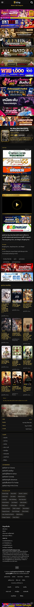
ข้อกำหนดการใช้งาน (7, 535)
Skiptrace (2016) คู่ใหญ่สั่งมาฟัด (5, 362)
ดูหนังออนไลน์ (7, 576)
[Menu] (2, 2)
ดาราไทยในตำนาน (6, 543)
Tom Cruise (21, 505)
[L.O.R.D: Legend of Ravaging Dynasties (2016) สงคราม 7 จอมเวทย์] (6, 325)
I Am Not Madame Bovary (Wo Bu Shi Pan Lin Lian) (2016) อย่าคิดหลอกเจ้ (27, 336)
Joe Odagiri (21, 246)
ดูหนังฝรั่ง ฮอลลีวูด (7, 471)
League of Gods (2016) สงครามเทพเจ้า (17, 334)
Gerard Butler (26, 508)
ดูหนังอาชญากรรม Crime (10, 485)
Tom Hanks (12, 496)
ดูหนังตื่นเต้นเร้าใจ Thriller (10, 482)
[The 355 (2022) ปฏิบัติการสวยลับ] (17, 296)
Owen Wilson (16, 517)
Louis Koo (4, 499)
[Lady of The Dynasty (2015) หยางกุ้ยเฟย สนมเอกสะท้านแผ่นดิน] (6, 378)
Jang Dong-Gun (14, 246)
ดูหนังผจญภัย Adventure (9, 479)
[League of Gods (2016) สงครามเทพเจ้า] (17, 325)
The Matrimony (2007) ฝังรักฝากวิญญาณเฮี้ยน (27, 389)
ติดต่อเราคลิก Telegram (17, 5)
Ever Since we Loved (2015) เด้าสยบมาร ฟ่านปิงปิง (27, 362)
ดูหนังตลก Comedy (8, 477)
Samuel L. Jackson (23, 493)
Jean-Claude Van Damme (8, 514)
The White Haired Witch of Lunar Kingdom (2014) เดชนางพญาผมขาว (5, 308)
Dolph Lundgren (16, 508)
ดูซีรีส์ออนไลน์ (11, 580)
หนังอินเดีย (6, 453)
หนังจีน (5, 444)
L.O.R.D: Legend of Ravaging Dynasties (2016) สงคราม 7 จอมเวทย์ (6, 336)
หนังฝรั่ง (5, 437)
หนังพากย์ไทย (20, 576)
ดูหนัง (15, 259)
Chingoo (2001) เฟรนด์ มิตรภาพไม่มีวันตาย (17, 388)
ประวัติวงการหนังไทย (7, 547)
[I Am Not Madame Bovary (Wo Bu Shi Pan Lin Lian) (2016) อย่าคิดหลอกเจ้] (27, 325)
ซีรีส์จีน (23, 580)
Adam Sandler (23, 502)
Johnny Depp (14, 505)
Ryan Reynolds (22, 499)
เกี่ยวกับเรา (5, 529)
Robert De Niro (21, 496)
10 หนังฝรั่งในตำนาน (7, 545)
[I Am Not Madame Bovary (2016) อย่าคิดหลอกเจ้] (17, 353)
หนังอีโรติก (6, 457)
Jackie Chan (5, 496)
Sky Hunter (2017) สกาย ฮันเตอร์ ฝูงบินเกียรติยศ (27, 305)
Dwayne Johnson (6, 508)
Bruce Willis (13, 493)
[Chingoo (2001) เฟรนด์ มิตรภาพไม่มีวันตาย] (17, 378)
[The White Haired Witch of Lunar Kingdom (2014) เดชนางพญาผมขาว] (6, 296)
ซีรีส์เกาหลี (18, 580)
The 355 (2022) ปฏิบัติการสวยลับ (16, 305)
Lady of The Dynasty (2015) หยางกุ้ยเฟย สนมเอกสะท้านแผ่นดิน (5, 389)
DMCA (4, 531)
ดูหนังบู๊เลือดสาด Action (25, 138)
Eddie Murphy (19, 514)
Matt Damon (5, 505)
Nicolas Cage (5, 493)
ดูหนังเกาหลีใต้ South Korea (25, 139)
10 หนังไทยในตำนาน (7, 540)
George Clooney (5, 511)
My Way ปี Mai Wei (7, 259)
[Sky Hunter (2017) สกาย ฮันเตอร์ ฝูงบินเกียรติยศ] (27, 296)
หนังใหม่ (13, 576)
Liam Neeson (14, 502)
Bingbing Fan (5, 246)
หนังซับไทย (27, 576)
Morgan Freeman (6, 517)
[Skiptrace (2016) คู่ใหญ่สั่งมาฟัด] (6, 353)
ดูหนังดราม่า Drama (15, 138)
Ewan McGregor (15, 511)
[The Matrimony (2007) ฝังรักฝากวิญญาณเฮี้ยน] (27, 378)
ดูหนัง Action (22, 259)
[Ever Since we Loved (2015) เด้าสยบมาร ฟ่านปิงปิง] (27, 353)
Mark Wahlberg (12, 499)
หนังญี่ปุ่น (5, 450)
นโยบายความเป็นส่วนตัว (8, 533)
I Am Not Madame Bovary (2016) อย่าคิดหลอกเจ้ (16, 363)
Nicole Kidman (5, 502)
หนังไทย (5, 441)
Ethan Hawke (25, 511)
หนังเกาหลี (6, 447)
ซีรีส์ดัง (5, 460)
